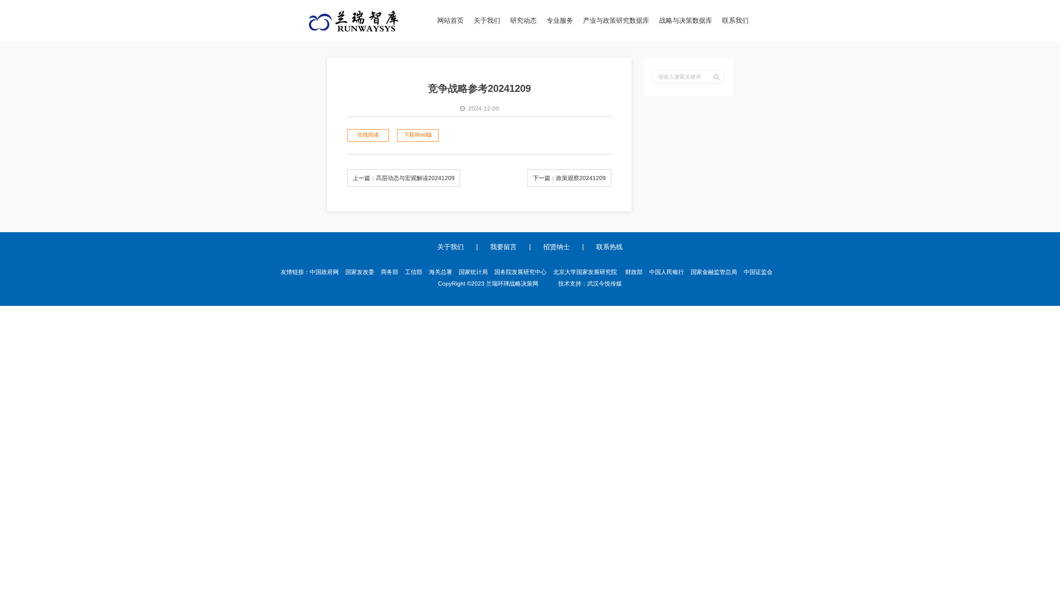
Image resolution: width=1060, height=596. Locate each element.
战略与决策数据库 (685, 20)
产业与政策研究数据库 (616, 20)
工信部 (413, 272)
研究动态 (523, 20)
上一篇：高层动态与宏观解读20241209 (404, 178)
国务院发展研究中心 (520, 272)
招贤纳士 (556, 246)
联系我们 (735, 20)
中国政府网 (324, 272)
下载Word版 (418, 135)
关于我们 (487, 20)
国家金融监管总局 (714, 272)
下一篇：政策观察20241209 (569, 178)
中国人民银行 (666, 272)
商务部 (389, 272)
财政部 (634, 272)
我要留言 (503, 246)
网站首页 (450, 20)
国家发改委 (359, 272)
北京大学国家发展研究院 (585, 272)
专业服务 (560, 20)
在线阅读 (368, 135)
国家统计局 (473, 272)
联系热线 (609, 246)
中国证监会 (758, 272)
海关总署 (440, 272)
